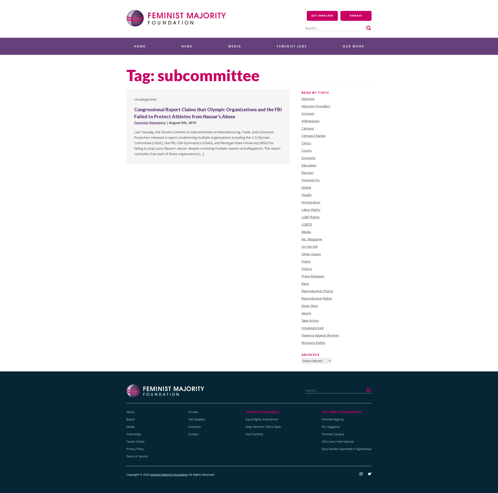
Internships (133, 434)
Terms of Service (137, 456)
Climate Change (313, 135)
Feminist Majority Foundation (169, 474)
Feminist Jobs (292, 46)
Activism (308, 113)
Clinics (306, 143)
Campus (308, 128)
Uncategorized (313, 328)
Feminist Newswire (150, 122)
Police (306, 261)
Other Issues (311, 254)
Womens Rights (313, 342)
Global (306, 187)
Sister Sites (310, 306)
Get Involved (322, 15)
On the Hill (309, 246)
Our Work (353, 46)
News (187, 46)
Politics (307, 269)
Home (140, 46)
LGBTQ (307, 224)
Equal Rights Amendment (261, 419)
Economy (309, 158)
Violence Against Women (320, 335)
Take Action (310, 320)
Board (130, 419)
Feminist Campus (333, 434)
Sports (306, 313)
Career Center (135, 441)
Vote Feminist (254, 434)
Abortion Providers (316, 106)
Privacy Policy (135, 449)
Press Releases (313, 276)
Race (305, 283)
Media (234, 46)
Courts (307, 150)
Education (309, 165)
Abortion (308, 98)
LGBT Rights (311, 217)
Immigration (311, 202)
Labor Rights (311, 209)
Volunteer (194, 427)
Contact (193, 434)
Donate (356, 15)
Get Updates (196, 419)
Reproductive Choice (317, 291)
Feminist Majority (333, 419)
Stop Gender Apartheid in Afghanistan (347, 449)
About (130, 412)
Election (307, 172)
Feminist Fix (311, 180)
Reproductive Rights (317, 298)
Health (307, 195)
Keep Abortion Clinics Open (263, 427)
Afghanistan (310, 121)
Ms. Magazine (312, 239)
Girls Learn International (337, 441)
